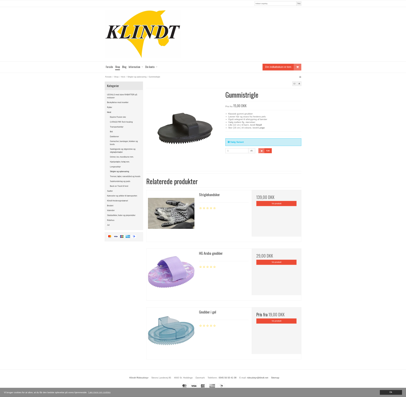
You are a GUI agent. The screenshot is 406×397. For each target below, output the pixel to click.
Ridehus (110, 220)
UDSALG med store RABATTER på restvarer (122, 96)
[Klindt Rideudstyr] (203, 34)
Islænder (111, 210)
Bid (111, 132)
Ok (391, 392)
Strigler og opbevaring (119, 171)
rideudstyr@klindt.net (257, 377)
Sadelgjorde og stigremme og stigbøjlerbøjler (122, 150)
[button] (294, 83)
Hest (109, 112)
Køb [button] (268, 151)
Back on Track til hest (119, 186)
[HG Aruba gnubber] (171, 273)
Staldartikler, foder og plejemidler (121, 215)
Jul (108, 225)
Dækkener (114, 136)
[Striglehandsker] (171, 215)
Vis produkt (276, 203)
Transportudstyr (116, 127)
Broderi (110, 206)
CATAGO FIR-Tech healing (121, 122)
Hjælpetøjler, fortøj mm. (120, 162)
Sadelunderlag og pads (120, 181)
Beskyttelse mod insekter (117, 102)
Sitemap (275, 377)
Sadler (110, 191)
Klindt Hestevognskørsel (117, 201)
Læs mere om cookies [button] (99, 392)
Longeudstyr (115, 167)
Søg (298, 3)
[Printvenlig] (300, 77)
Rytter (109, 107)
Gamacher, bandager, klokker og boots (124, 142)
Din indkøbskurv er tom (278, 67)
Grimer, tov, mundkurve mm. (122, 157)
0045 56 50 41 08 (227, 377)
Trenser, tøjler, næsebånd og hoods (125, 176)
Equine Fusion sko (118, 117)
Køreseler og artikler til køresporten (122, 196)
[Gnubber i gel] (171, 332)
